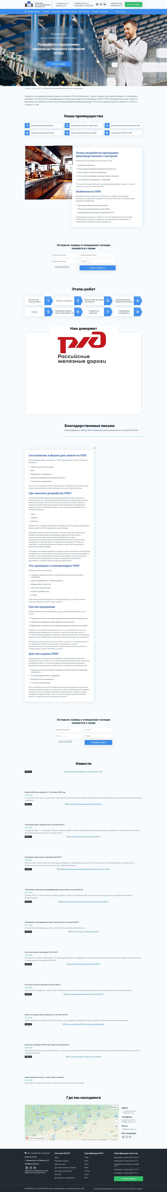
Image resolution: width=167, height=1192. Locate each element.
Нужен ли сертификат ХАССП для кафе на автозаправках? (47, 1045)
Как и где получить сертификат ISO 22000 (41, 952)
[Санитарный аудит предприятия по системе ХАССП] (83, 813)
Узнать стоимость (97, 268)
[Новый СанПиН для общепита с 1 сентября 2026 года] (83, 780)
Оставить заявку (58, 64)
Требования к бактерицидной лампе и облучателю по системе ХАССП (52, 922)
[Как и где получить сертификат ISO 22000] (83, 940)
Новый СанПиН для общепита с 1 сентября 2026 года (45, 792)
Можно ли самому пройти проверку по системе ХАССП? (46, 1015)
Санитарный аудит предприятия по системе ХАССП (44, 825)
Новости (28, 771)
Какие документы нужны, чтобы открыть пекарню (44, 1077)
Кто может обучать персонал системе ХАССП (42, 985)
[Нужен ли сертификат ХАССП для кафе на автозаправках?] (83, 1033)
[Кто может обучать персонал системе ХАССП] (83, 972)
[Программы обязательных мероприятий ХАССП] (83, 845)
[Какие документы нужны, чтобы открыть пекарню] (83, 1065)
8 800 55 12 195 (31, 1157)
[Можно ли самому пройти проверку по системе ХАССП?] (83, 1003)
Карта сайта (79, 1188)
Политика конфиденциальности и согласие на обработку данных (118, 1188)
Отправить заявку (98, 742)
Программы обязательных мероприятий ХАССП (43, 857)
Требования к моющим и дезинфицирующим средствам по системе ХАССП (54, 890)
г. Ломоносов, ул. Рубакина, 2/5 (62, 4)
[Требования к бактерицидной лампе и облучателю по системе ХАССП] (83, 910)
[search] (113, 12)
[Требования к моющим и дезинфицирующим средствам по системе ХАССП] (83, 877)
